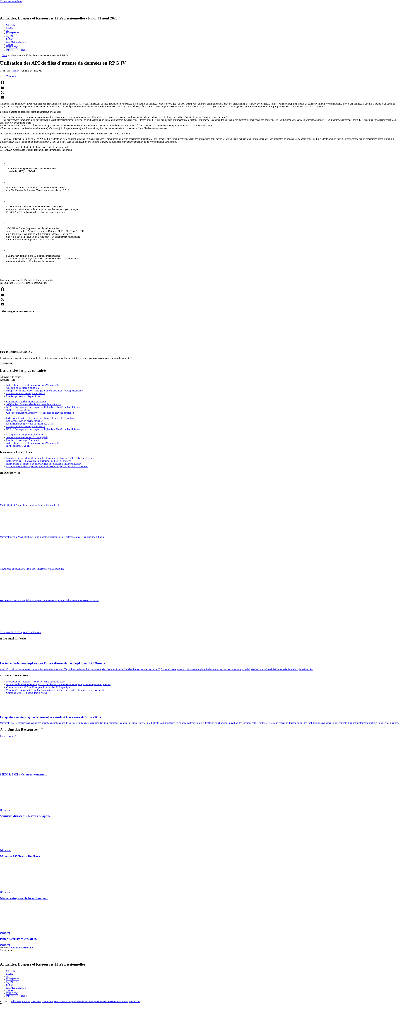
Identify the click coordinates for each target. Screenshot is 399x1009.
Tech (4, 55)
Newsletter (36, 1001)
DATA (9, 27)
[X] (199, 92)
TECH (9, 44)
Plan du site (134, 1001)
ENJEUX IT (12, 33)
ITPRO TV (12, 47)
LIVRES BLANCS (16, 41)
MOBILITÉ (12, 36)
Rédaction (16, 1001)
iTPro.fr (15, 70)
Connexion (15, 947)
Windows (11, 76)
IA (7, 30)
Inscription (27, 947)
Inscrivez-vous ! (8, 736)
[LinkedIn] (199, 87)
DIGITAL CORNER (16, 50)
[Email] (199, 97)
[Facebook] (199, 82)
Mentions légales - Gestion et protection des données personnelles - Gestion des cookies (85, 1001)
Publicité (26, 1001)
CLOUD (10, 25)
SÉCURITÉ (12, 39)
